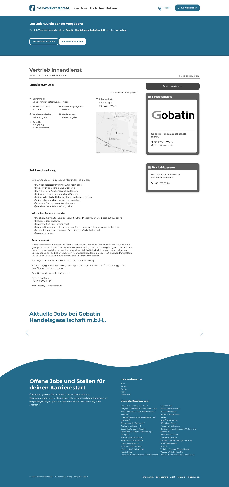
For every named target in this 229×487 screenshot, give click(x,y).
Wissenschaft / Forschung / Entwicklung (177, 455)
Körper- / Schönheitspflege (132, 449)
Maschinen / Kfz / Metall (170, 409)
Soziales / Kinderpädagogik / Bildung (176, 440)
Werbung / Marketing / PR (171, 452)
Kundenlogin (193, 477)
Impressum (148, 477)
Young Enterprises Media (77, 477)
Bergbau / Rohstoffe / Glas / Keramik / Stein (139, 409)
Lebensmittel (166, 406)
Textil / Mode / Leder (168, 443)
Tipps (123, 392)
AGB (172, 477)
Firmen (124, 386)
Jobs (123, 384)
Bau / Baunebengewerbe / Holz (134, 406)
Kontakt (181, 477)
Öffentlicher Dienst (168, 423)
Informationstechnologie (131, 446)
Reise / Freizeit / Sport (169, 435)
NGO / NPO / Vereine (169, 420)
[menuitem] (76, 8)
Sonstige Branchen (168, 438)
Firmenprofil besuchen (43, 41)
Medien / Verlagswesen (170, 414)
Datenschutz (162, 477)
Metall (163, 417)
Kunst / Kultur (127, 452)
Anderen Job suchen (72, 41)
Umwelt (163, 446)
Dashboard (126, 394)
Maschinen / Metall (168, 412)
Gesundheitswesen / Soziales (133, 429)
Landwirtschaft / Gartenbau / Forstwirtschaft (139, 455)
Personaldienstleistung (170, 426)
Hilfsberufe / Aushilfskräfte (132, 440)
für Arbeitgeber (189, 8)
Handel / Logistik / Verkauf (132, 438)
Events (124, 389)
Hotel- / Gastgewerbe (130, 443)
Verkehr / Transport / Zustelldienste (175, 449)
